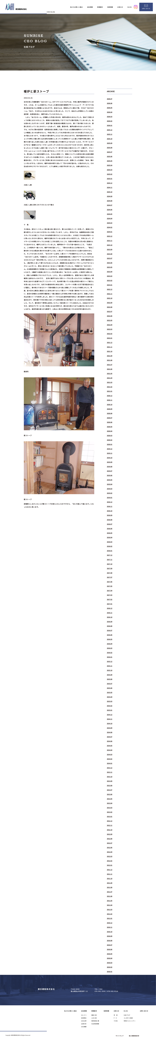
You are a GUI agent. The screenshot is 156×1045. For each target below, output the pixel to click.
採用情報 (110, 7)
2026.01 (109, 125)
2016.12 (109, 608)
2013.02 (109, 812)
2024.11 (109, 187)
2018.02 (109, 546)
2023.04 (109, 271)
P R (115, 1018)
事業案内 (100, 7)
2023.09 (109, 249)
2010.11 (109, 927)
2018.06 (109, 528)
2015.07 (109, 683)
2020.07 (109, 418)
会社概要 (83, 1026)
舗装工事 (94, 1015)
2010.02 (109, 967)
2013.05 (109, 799)
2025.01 (109, 178)
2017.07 (109, 577)
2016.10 (109, 617)
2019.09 (109, 462)
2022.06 (109, 316)
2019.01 (109, 497)
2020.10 (109, 404)
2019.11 (109, 453)
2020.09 (109, 409)
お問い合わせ (144, 1011)
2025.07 (109, 152)
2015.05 (109, 692)
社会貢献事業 (95, 1024)
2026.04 (109, 112)
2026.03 (109, 116)
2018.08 (109, 520)
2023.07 (109, 258)
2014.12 (109, 714)
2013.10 (109, 777)
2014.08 (109, 732)
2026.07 (109, 99)
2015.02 (109, 706)
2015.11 (109, 666)
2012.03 (109, 856)
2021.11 (109, 347)
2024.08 (109, 201)
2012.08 (109, 839)
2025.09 (109, 143)
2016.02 (109, 652)
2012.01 (109, 865)
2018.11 (109, 506)
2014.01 (109, 763)
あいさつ (83, 1015)
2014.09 (109, 728)
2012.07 (109, 843)
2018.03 (109, 542)
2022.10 (109, 298)
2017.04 (109, 590)
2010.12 (109, 923)
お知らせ (120, 7)
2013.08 (109, 785)
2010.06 (109, 949)
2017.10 (109, 564)
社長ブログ (127, 1015)
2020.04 (109, 431)
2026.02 (109, 121)
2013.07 (109, 790)
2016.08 (109, 626)
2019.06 (109, 475)
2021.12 (109, 342)
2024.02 (109, 227)
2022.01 (109, 338)
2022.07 (109, 311)
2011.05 (109, 901)
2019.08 (109, 466)
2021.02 (109, 387)
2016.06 (109, 635)
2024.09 (109, 196)
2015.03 (109, 701)
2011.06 (109, 896)
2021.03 (109, 382)
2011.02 (109, 914)
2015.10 (109, 670)
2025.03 (109, 170)
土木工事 (94, 1018)
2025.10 (109, 139)
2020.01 (109, 444)
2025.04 (109, 165)
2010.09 (109, 936)
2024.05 (109, 214)
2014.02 (109, 759)
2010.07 (109, 945)
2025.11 (109, 134)
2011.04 (109, 905)
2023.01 (109, 285)
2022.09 (109, 303)
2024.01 (109, 232)
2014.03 (109, 754)
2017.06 (109, 582)
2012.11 (109, 825)
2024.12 (109, 183)
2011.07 (109, 892)
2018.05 (109, 533)
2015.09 (109, 675)
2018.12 (109, 502)
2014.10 (109, 723)
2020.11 (109, 400)
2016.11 (109, 613)
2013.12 (109, 768)
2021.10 (109, 351)
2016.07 (109, 630)
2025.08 (109, 147)
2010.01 (109, 971)
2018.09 (109, 515)
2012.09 (109, 834)
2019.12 (109, 449)
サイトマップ (120, 1036)
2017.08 (109, 573)
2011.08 (109, 887)
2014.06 (109, 741)
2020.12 (109, 396)
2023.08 (109, 254)
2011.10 (109, 878)
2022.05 (109, 320)
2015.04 (109, 697)
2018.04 (109, 537)
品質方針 (83, 1024)
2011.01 (109, 918)
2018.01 (109, 551)
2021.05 (109, 373)
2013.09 (109, 781)
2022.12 (109, 289)
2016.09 (109, 621)
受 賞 (116, 1015)
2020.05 (109, 427)
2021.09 (109, 356)
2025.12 (109, 130)
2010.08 (109, 940)
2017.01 (109, 604)
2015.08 (109, 679)
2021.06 (109, 369)
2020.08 (109, 413)
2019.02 (109, 493)
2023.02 (109, 280)
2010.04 (109, 958)
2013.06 (109, 794)
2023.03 (109, 276)
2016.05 (109, 639)
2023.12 (109, 236)
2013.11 (109, 772)
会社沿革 (83, 1021)
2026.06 (109, 103)
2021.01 (109, 391)
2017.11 (109, 559)
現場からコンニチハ (129, 1021)
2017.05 (109, 586)
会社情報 (90, 7)
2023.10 (109, 245)
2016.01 (109, 657)
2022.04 (109, 325)
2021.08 (109, 360)
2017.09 (109, 568)
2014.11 (109, 719)
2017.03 (109, 595)
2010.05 (109, 954)
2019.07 (109, 471)
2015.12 (109, 661)
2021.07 (109, 365)
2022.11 (109, 294)
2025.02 (109, 174)
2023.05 (109, 267)
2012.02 (109, 861)
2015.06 (109, 688)
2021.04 (109, 378)
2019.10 (109, 458)
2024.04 (109, 218)
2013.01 (109, 816)
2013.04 (109, 803)
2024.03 (109, 223)
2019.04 (109, 484)
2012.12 (109, 821)
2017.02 (109, 599)
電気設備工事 (95, 1021)
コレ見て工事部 (128, 1018)
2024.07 (109, 205)
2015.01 (109, 710)
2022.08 (109, 307)
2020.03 (109, 435)
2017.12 (109, 555)
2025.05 (109, 161)
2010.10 (109, 932)
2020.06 (109, 422)
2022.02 (109, 334)
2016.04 (109, 644)
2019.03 (109, 489)
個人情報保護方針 (134, 1036)
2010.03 (109, 963)
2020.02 (109, 440)
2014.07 (109, 737)
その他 (116, 1021)
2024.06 (109, 209)
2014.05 (109, 745)
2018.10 (109, 511)
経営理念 (83, 1018)
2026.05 (109, 108)
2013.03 (109, 808)
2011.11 (109, 874)
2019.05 (109, 480)
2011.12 (109, 870)
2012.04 (109, 852)
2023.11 (109, 240)
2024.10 (109, 192)
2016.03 (109, 648)
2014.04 (109, 750)
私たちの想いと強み (76, 7)
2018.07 (109, 524)
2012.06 (109, 847)
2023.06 (109, 263)
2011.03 (109, 909)
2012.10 (109, 830)
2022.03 (109, 329)
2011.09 (109, 883)
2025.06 (109, 156)
